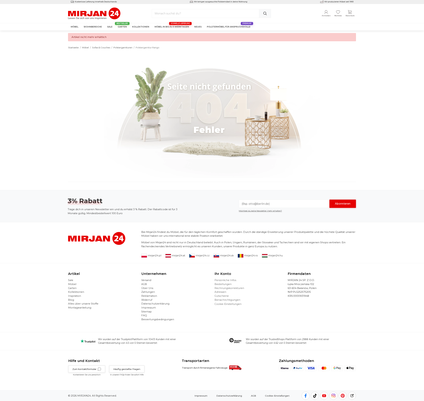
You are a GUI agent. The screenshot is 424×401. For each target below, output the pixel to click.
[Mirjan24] (94, 13)
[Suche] (265, 13)
